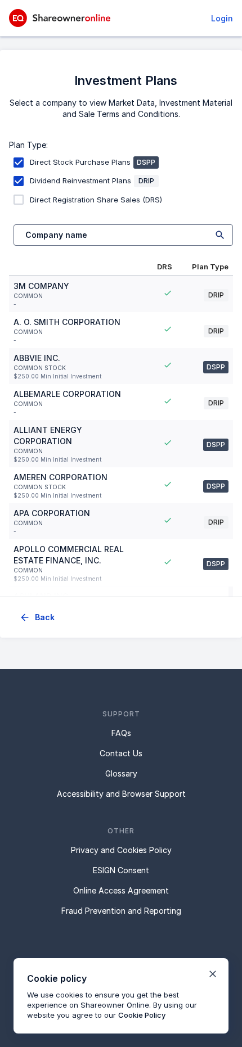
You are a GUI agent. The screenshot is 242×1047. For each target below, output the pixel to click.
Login (222, 18)
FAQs (121, 733)
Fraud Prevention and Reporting (121, 910)
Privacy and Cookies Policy (121, 850)
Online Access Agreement (121, 890)
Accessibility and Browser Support (121, 793)
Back (45, 617)
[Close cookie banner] (212, 974)
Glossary (121, 773)
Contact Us (121, 753)
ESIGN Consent (121, 870)
